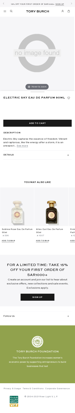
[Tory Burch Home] (37, 11)
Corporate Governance (57, 388)
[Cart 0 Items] (68, 12)
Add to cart (37, 123)
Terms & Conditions (33, 388)
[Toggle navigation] (4, 11)
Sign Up (37, 297)
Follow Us (9, 316)
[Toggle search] (11, 11)
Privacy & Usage (12, 388)
